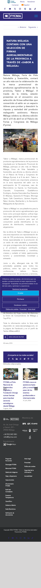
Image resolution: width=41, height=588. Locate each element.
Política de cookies (12, 309)
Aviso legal (31, 309)
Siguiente (32, 27)
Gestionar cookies (20, 305)
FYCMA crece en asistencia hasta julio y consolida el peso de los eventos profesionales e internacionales (30, 390)
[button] (5, 388)
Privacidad (23, 309)
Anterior (23, 27)
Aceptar (20, 293)
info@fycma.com (10, 437)
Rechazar (20, 299)
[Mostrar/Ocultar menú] (36, 16)
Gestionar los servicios (20, 289)
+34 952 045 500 (10, 434)
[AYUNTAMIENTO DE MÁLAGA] (12, 1)
